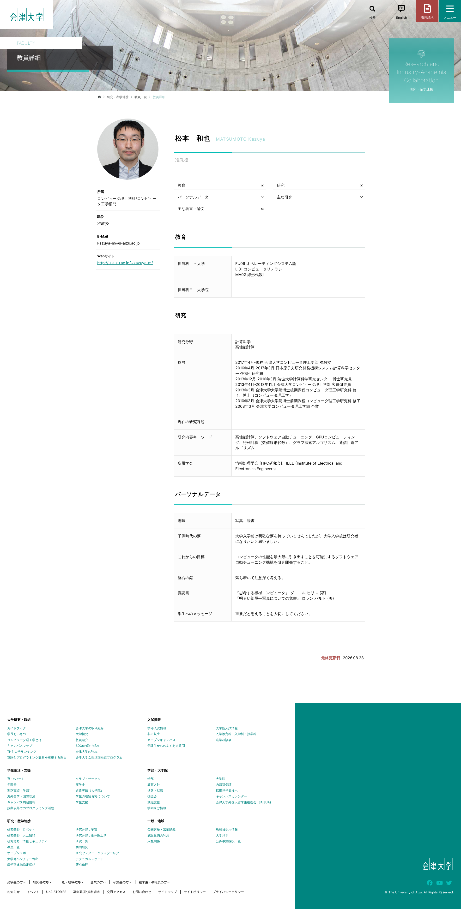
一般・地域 (155, 821)
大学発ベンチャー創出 (22, 859)
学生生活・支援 (19, 770)
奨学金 (80, 784)
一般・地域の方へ (71, 882)
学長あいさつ (16, 734)
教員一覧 (140, 97)
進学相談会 (223, 740)
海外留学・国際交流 (21, 796)
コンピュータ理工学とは (24, 740)
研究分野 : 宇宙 (86, 829)
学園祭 (12, 784)
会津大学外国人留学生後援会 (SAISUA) (243, 802)
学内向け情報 (156, 808)
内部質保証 (223, 784)
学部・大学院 (157, 770)
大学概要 (82, 734)
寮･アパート (15, 779)
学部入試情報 (156, 728)
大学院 (220, 779)
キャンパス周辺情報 (21, 802)
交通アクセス (116, 892)
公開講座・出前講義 (161, 829)
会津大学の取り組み (90, 728)
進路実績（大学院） (90, 790)
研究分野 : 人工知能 (21, 835)
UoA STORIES (56, 892)
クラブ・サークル (88, 779)
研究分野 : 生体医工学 (91, 835)
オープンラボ (16, 853)
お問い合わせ (142, 892)
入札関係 (153, 841)
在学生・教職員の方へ (154, 882)
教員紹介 (82, 740)
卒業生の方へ (122, 882)
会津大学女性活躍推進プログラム (99, 757)
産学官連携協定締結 (21, 865)
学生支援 (82, 802)
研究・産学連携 (118, 97)
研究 (281, 185)
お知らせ (13, 892)
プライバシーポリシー (228, 892)
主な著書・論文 (191, 208)
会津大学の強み (86, 752)
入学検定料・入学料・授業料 (236, 734)
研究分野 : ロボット (21, 829)
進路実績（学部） (19, 790)
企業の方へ (98, 882)
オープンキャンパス (161, 740)
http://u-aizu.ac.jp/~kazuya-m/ (125, 262)
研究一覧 (82, 841)
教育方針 (153, 784)
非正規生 (153, 734)
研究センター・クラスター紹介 (97, 853)
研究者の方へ (42, 882)
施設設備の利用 (158, 835)
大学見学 (222, 835)
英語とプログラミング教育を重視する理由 (37, 757)
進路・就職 (155, 790)
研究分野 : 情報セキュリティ (27, 841)
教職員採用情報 (227, 829)
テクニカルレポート (90, 859)
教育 (181, 185)
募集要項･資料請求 (86, 892)
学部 (150, 779)
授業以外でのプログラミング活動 (30, 808)
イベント (33, 892)
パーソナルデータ (193, 197)
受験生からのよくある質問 (166, 746)
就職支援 (153, 802)
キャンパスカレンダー (231, 796)
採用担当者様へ (227, 790)
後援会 (152, 796)
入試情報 (154, 720)
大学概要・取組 (19, 720)
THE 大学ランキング (21, 752)
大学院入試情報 (227, 728)
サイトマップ (167, 892)
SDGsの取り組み (87, 746)
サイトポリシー (195, 892)
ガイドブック (16, 728)
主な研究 (284, 197)
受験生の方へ (16, 882)
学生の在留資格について (93, 796)
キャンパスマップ (19, 746)
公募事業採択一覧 (228, 841)
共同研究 (82, 847)
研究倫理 (82, 865)
